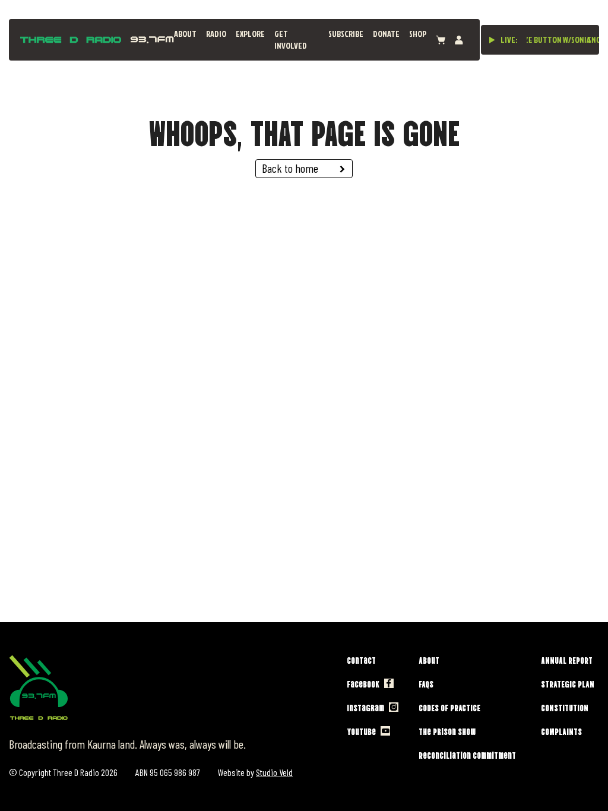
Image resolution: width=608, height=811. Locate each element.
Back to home (290, 168)
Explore (250, 33)
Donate (386, 33)
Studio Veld (274, 772)
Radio (216, 33)
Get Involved (290, 39)
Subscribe (345, 33)
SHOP (417, 33)
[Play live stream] (492, 39)
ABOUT (185, 33)
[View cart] (440, 40)
